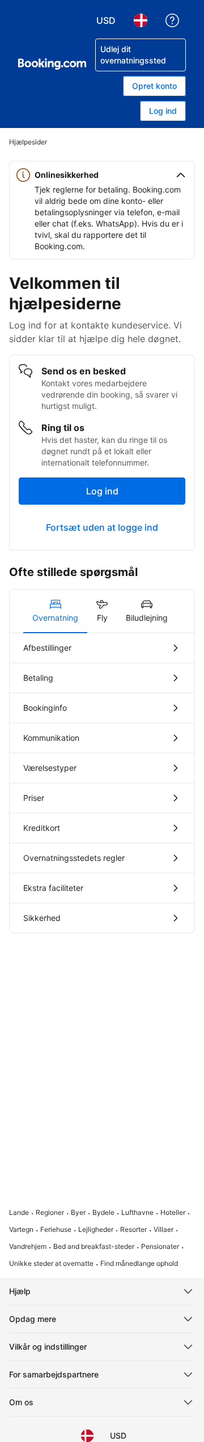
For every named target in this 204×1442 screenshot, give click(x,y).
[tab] (55, 611)
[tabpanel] (102, 783)
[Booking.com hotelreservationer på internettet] (52, 64)
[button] (102, 175)
